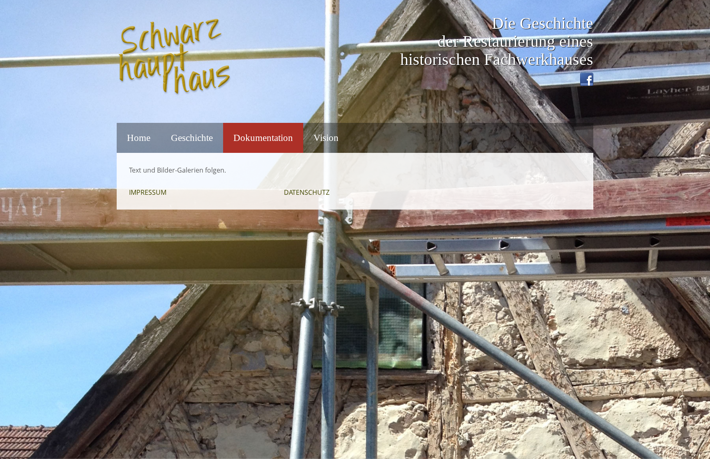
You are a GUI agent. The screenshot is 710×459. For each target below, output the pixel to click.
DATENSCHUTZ (307, 192)
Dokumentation (263, 138)
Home (138, 138)
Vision (326, 138)
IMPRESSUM (147, 192)
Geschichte (192, 138)
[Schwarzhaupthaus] (174, 56)
